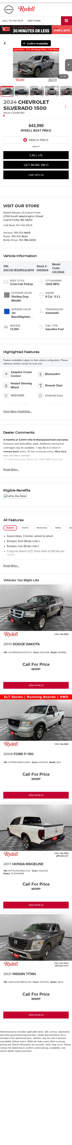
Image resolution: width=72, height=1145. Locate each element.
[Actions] (66, 106)
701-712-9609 (22, 232)
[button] (12, 20)
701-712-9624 (19, 236)
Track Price (38, 140)
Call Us (36, 155)
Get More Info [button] (36, 165)
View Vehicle (36, 685)
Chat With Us (36, 174)
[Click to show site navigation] (66, 20)
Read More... (11, 469)
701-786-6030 (27, 240)
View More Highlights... (17, 411)
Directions (34, 20)
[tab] (10, 528)
